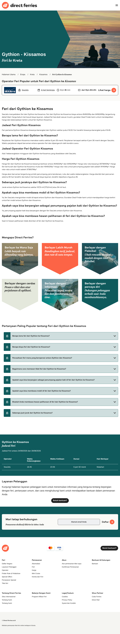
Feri (33, 567)
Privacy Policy (67, 600)
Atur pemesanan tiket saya (71, 564)
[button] (61, 336)
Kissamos (43, 75)
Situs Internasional (8, 597)
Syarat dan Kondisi (69, 603)
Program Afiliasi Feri (39, 597)
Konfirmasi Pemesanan (70, 567)
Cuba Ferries (96, 597)
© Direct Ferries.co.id (9, 620)
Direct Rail (95, 600)
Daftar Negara (7, 564)
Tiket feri (5, 583)
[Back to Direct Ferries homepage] (19, 5)
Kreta (32, 75)
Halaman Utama (8, 75)
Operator (5, 570)
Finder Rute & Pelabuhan (11, 573)
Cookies (65, 597)
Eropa (22, 75)
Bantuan (95, 564)
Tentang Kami (7, 600)
